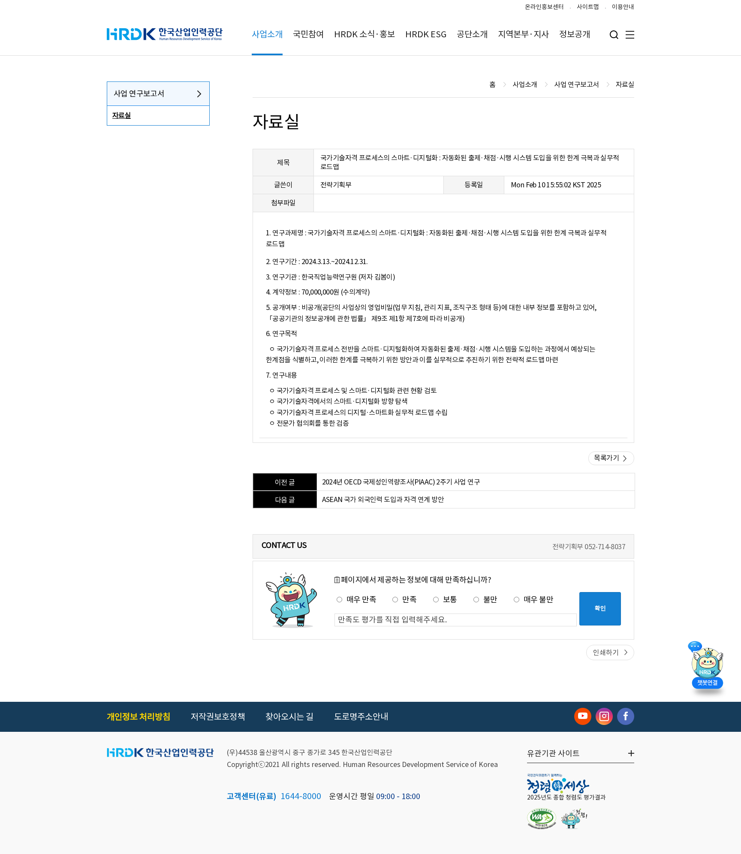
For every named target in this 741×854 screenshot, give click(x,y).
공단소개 (472, 34)
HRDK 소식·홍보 (364, 34)
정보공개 (574, 34)
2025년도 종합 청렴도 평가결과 (566, 797)
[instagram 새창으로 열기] (604, 716)
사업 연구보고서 (139, 94)
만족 (409, 599)
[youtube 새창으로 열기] (582, 716)
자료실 (121, 115)
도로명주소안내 (361, 716)
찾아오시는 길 (289, 716)
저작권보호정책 (218, 716)
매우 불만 (538, 599)
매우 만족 (361, 599)
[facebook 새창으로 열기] (625, 716)
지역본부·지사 (523, 34)
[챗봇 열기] (707, 667)
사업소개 (267, 34)
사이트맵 (588, 7)
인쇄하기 (606, 652)
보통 (450, 599)
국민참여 (308, 34)
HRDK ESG (425, 34)
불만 (490, 599)
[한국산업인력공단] (160, 753)
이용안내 (623, 7)
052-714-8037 (604, 546)
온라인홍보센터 (544, 7)
